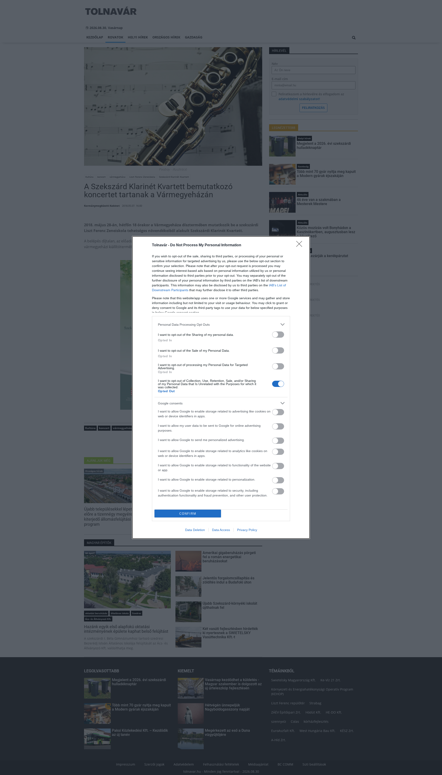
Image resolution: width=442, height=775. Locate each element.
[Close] (300, 245)
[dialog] (221, 387)
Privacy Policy (247, 530)
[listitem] (221, 324)
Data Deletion (195, 530)
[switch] (278, 334)
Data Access (221, 530)
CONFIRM (187, 513)
